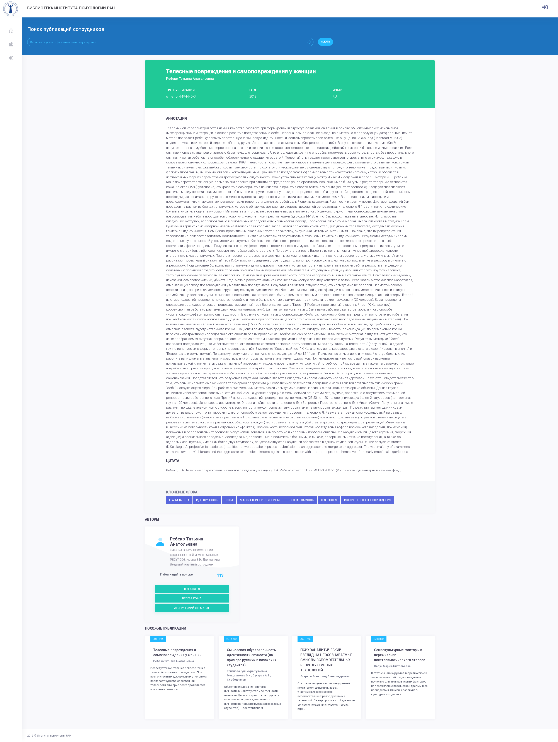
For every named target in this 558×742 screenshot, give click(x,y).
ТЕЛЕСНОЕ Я (329, 500)
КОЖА (229, 500)
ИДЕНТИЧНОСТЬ (207, 500)
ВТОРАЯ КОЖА (191, 598)
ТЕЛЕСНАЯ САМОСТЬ (300, 500)
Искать (325, 41)
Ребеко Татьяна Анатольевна (186, 541)
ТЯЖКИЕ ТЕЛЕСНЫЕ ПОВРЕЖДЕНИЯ (367, 500)
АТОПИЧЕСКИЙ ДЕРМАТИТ (191, 608)
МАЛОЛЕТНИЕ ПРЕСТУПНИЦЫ (260, 500)
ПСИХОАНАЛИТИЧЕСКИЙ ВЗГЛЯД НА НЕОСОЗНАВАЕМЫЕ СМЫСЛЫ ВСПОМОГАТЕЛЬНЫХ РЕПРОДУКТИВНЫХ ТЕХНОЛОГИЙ (326, 660)
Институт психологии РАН (54, 735)
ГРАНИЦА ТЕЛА (179, 500)
